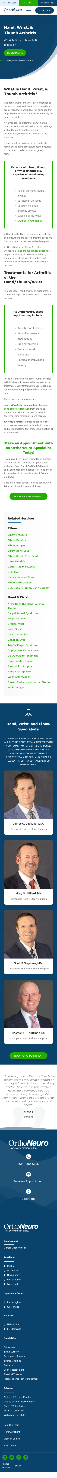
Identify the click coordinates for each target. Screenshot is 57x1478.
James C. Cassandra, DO (28, 823)
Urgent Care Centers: (14, 1293)
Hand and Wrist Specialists (30, 250)
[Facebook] (4, 1457)
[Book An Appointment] (28, 1174)
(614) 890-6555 (28, 1163)
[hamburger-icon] (28, 10)
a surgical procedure (28, 389)
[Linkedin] (25, 1457)
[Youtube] (11, 1457)
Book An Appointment (28, 1181)
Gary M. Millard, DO (28, 893)
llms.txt (18, 1466)
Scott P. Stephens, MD (28, 963)
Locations (28, 1198)
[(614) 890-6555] (28, 1156)
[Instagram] (18, 1457)
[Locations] (28, 1191)
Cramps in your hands (29, 220)
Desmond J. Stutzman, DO (28, 1033)
